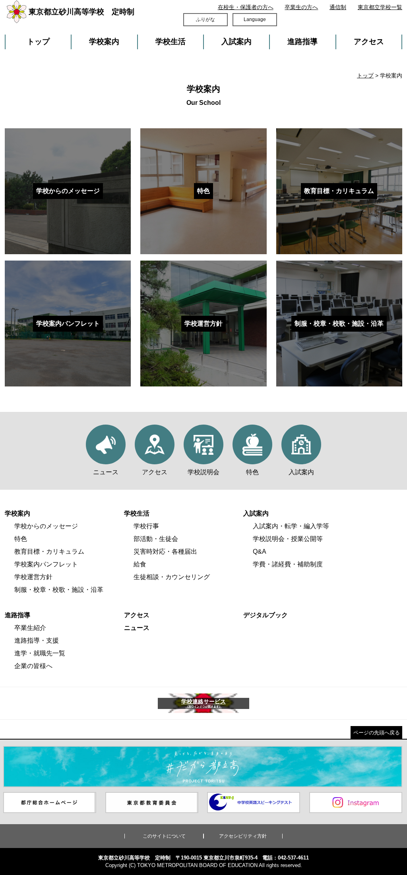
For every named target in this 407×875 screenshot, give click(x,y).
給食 (140, 564)
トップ (38, 41)
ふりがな (205, 19)
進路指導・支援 (36, 640)
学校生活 (170, 41)
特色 (20, 538)
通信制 (337, 7)
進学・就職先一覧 (39, 653)
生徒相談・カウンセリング (172, 577)
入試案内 (236, 41)
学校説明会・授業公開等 (288, 538)
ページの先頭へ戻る (376, 733)
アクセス (369, 41)
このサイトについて (164, 836)
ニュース (136, 627)
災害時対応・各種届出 (165, 551)
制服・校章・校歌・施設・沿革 (58, 589)
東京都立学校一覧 (380, 7)
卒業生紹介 (30, 627)
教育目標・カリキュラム (49, 551)
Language (255, 19)
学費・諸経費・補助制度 (288, 564)
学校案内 (104, 41)
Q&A (259, 551)
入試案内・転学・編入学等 (291, 526)
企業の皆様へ (33, 666)
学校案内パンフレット (46, 564)
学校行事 (146, 526)
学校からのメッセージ (46, 526)
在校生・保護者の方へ (245, 7)
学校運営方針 (33, 577)
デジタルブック (265, 615)
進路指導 (302, 41)
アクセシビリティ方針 (243, 836)
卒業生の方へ (301, 7)
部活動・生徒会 (156, 538)
